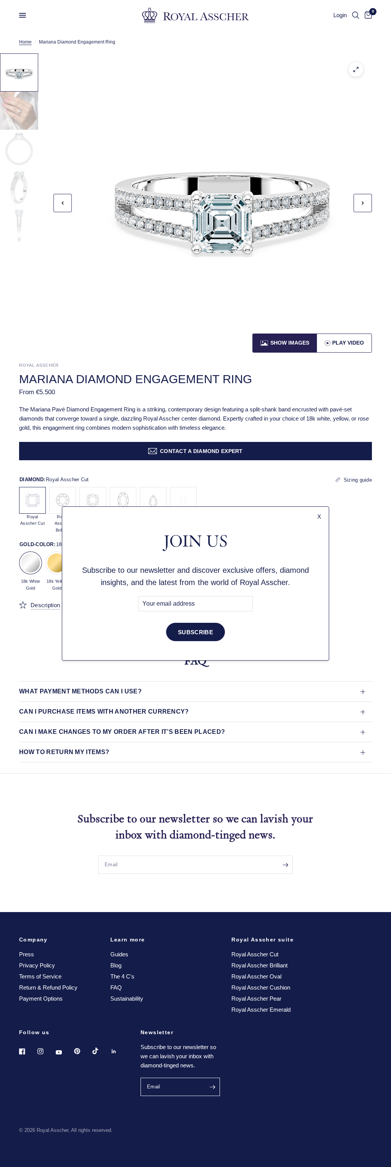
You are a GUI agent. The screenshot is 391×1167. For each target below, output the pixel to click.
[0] (367, 15)
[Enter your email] (285, 865)
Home (25, 42)
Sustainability (126, 998)
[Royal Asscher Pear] (153, 500)
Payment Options (41, 998)
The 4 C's (122, 976)
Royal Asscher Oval (256, 976)
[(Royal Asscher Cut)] (356, 69)
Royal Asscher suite (262, 939)
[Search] (355, 15)
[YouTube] (64, 1052)
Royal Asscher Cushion (260, 987)
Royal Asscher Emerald (261, 1009)
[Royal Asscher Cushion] (92, 500)
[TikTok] (100, 1051)
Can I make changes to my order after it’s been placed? (122, 732)
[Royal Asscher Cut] (32, 500)
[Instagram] (45, 1051)
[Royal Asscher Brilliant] (62, 500)
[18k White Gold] (30, 562)
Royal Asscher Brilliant (259, 965)
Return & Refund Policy (48, 987)
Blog (115, 965)
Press (26, 954)
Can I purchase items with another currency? (104, 711)
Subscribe (195, 632)
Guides (119, 954)
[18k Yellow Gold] (56, 562)
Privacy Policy (37, 965)
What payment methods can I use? (80, 691)
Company (33, 939)
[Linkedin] (119, 1051)
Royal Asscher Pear (256, 998)
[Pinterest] (82, 1051)
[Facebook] (27, 1051)
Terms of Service (40, 976)
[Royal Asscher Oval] (123, 500)
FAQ (116, 987)
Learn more (127, 939)
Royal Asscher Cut (254, 954)
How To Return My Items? (64, 752)
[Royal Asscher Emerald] (183, 500)
